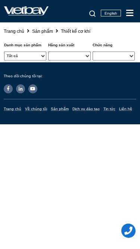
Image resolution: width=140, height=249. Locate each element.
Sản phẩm (60, 109)
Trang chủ (12, 109)
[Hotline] (128, 231)
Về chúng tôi (36, 109)
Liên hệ (125, 109)
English (111, 13)
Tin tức (109, 109)
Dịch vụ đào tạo (86, 109)
